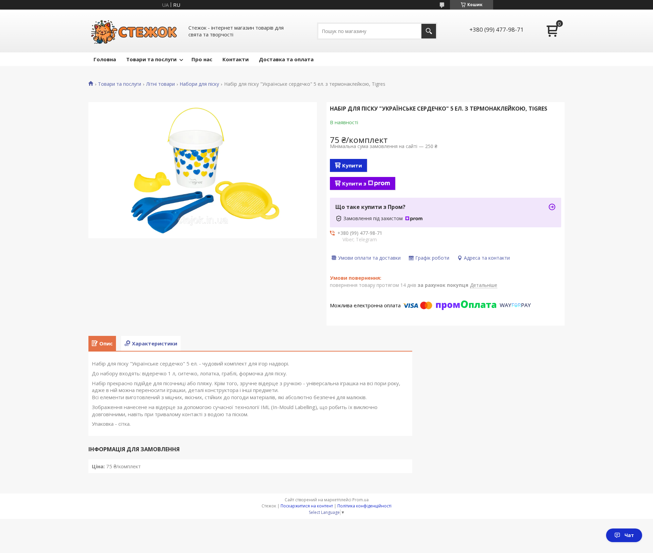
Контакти (235, 59)
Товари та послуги (151, 59)
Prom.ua (360, 500)
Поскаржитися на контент (307, 506)
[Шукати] (428, 31)
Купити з (354, 183)
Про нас (201, 59)
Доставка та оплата (286, 59)
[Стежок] (134, 31)
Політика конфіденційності (364, 506)
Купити (352, 165)
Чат (629, 535)
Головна (105, 59)
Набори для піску (199, 84)
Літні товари (160, 84)
